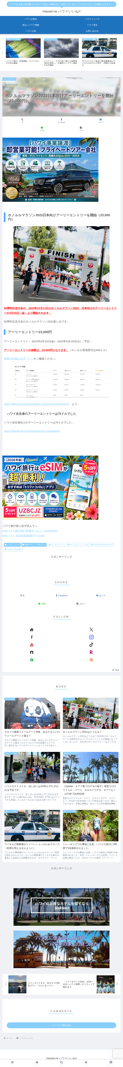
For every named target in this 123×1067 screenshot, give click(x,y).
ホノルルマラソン (58, 545)
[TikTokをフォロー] (91, 645)
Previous (2, 53)
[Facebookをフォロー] (31, 637)
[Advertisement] (61, 566)
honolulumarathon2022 (103, 545)
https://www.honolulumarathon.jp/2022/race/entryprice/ (36, 404)
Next (120, 53)
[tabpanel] (23, 52)
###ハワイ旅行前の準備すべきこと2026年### (30, 530)
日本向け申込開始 (14, 549)
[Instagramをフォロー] (91, 637)
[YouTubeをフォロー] (31, 645)
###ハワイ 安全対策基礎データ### (23, 535)
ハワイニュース (13, 545)
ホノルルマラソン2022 (79, 545)
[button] (81, 128)
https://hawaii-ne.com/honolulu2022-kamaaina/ (32, 431)
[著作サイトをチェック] (31, 630)
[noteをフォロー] (31, 652)
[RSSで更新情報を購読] (91, 660)
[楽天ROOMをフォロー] (91, 652)
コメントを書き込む (61, 1025)
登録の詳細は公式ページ (19, 358)
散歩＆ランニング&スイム (35, 545)
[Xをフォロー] (91, 630)
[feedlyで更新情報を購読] (31, 660)
